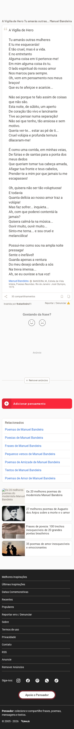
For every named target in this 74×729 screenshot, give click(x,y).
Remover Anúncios (13, 667)
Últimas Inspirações (13, 584)
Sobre (5, 621)
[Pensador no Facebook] (28, 680)
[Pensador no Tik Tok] (56, 680)
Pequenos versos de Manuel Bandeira (30, 454)
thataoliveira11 (24, 304)
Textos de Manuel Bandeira (23, 470)
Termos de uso (10, 629)
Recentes (7, 599)
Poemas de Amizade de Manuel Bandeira (32, 462)
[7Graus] (25, 721)
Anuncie (6, 659)
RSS (4, 652)
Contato (7, 644)
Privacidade (9, 637)
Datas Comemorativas (15, 591)
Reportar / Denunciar (55, 303)
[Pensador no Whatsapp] (47, 680)
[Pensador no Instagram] (18, 680)
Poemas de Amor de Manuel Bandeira (30, 478)
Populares (8, 606)
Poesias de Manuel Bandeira (24, 437)
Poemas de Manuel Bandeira (24, 429)
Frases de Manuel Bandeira (23, 446)
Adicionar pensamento (29, 403)
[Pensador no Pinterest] (37, 680)
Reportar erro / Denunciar (17, 614)
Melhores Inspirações (14, 576)
